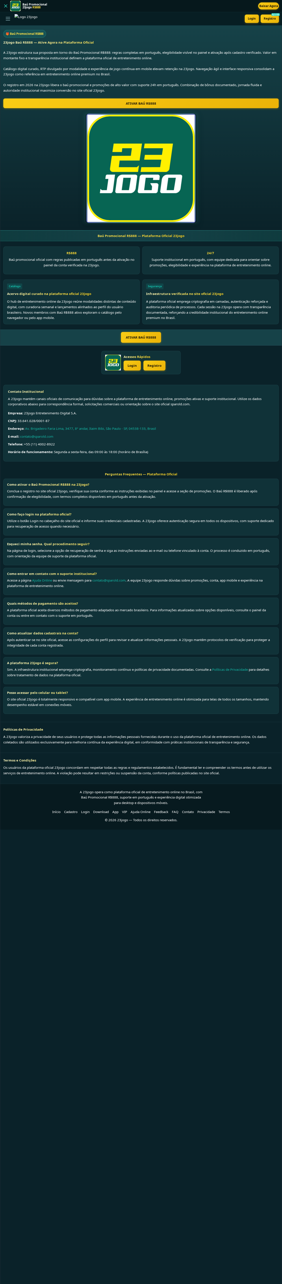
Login (252, 18)
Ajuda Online (42, 580)
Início (56, 812)
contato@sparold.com (36, 436)
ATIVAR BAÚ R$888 (141, 103)
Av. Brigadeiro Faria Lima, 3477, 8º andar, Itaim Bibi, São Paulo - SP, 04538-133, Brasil (90, 428)
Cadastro (71, 812)
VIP (124, 812)
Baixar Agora (268, 6)
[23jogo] (113, 363)
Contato (188, 812)
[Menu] (8, 19)
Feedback (161, 812)
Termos (224, 812)
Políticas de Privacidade (230, 669)
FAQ (175, 812)
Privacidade (206, 812)
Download (101, 812)
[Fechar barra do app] (5, 6)
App (115, 812)
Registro (271, 17)
